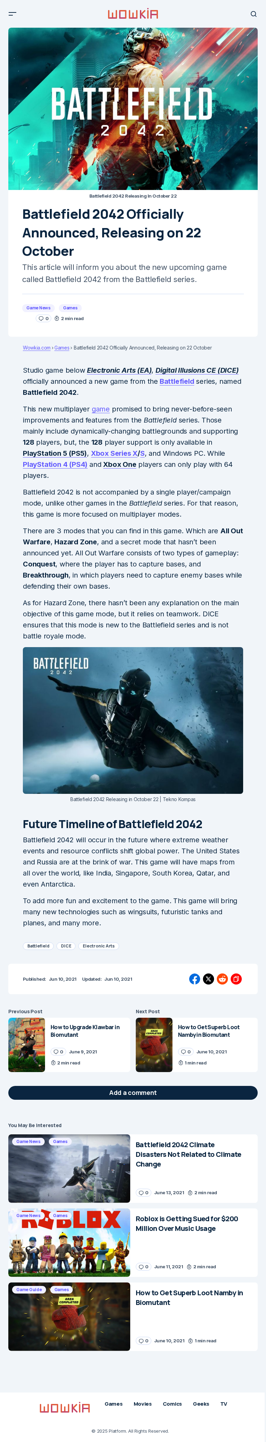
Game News (38, 308)
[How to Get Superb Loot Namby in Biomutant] (154, 1045)
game (101, 409)
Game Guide (29, 1290)
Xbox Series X (114, 453)
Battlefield (177, 381)
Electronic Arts (98, 946)
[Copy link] (236, 979)
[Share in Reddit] (222, 979)
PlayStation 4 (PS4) (55, 464)
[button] (12, 14)
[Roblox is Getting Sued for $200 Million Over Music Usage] (69, 1242)
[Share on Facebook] (195, 979)
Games (70, 308)
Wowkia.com (37, 348)
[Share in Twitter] (208, 979)
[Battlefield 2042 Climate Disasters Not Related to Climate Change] (69, 1168)
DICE (66, 946)
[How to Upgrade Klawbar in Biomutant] (26, 1045)
